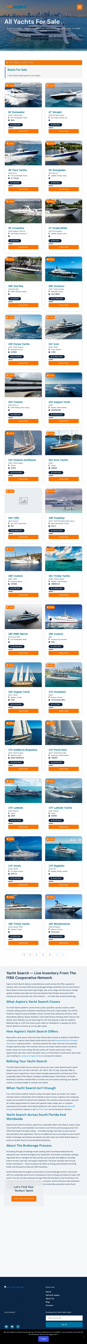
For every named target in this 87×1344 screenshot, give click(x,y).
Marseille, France (57, 292)
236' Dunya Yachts (19, 344)
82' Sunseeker (16, 112)
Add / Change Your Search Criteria (20, 63)
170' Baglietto (56, 865)
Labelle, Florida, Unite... (59, 234)
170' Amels (14, 865)
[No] (84, 1336)
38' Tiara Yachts (17, 170)
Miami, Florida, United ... (19, 292)
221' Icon (54, 344)
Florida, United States (58, 407)
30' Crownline (16, 228)
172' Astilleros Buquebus (22, 749)
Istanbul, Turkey (16, 929)
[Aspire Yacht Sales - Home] (16, 7)
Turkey (53, 465)
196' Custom (15, 575)
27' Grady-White (58, 228)
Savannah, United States (60, 755)
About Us (50, 1298)
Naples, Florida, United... (59, 871)
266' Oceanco (56, 286)
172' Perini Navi (58, 749)
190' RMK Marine (18, 633)
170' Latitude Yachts (60, 807)
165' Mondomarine (59, 923)
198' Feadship (57, 518)
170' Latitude (15, 807)
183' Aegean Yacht (19, 691)
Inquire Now (23, 131)
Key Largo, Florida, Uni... (59, 118)
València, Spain (16, 755)
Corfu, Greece (56, 350)
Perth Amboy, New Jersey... (20, 407)
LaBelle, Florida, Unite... (59, 176)
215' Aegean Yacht (59, 402)
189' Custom (56, 633)
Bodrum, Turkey (16, 697)
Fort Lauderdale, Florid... (19, 118)
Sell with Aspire (53, 1295)
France (13, 465)
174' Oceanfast (57, 691)
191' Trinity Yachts (59, 575)
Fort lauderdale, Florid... (19, 639)
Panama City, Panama (59, 639)
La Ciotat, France (16, 871)
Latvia (12, 813)
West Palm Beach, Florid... (60, 523)
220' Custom (15, 402)
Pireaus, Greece (57, 697)
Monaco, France (57, 929)
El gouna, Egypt (16, 581)
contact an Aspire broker (31, 1056)
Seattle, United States (59, 581)
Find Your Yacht (42, 1109)
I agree (43, 1339)
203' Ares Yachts (58, 460)
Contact (49, 1305)
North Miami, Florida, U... (19, 234)
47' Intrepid (55, 112)
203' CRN (13, 518)
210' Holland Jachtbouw (22, 460)
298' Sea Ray (15, 286)
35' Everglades (57, 170)
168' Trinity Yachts (19, 923)
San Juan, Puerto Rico (18, 523)
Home (48, 1292)
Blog (48, 1302)
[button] (79, 7)
